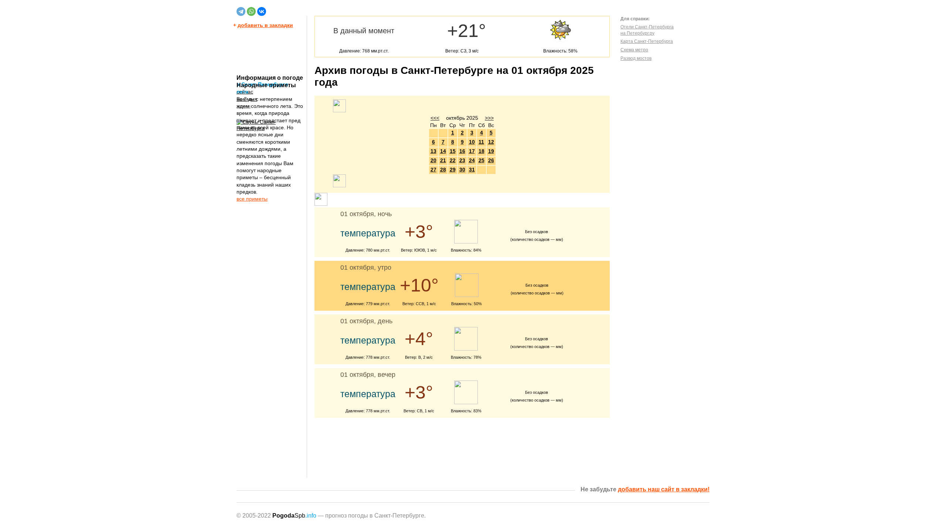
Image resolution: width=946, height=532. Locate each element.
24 (472, 160)
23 (462, 160)
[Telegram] (240, 11)
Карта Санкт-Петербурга (646, 41)
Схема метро (634, 49)
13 (433, 151)
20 (433, 160)
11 (481, 142)
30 (462, 170)
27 (433, 170)
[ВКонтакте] (261, 11)
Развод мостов (635, 58)
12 (491, 142)
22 (453, 160)
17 (472, 151)
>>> (489, 118)
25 (481, 160)
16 (462, 151)
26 (491, 160)
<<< (435, 118)
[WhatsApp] (251, 11)
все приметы (252, 199)
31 (472, 170)
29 (453, 170)
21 (443, 160)
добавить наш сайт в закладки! (664, 489)
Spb (294, 515)
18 (481, 151)
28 (443, 170)
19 (491, 151)
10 (472, 142)
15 (453, 151)
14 (443, 151)
